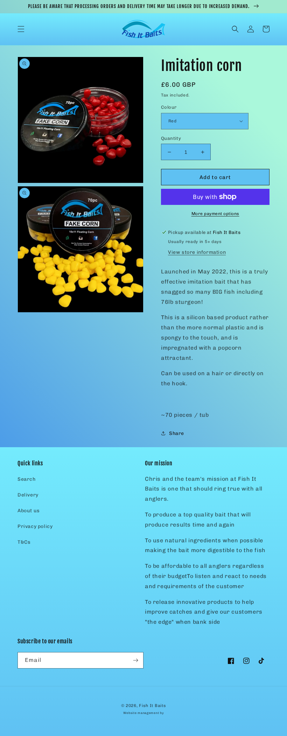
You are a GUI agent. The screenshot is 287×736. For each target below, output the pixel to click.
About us (29, 511)
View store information (197, 252)
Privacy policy (35, 526)
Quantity (171, 138)
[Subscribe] (135, 660)
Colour (168, 107)
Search (27, 479)
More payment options (215, 213)
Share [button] (176, 433)
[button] (21, 29)
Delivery (28, 495)
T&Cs (24, 542)
